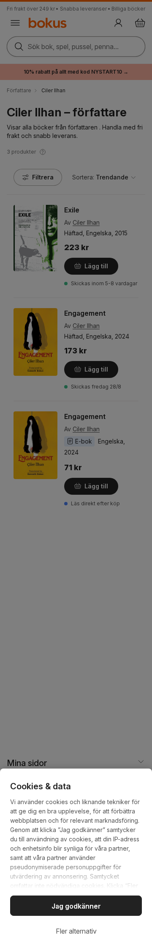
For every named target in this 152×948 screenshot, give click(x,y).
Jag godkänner (76, 906)
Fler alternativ (76, 931)
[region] (76, 858)
